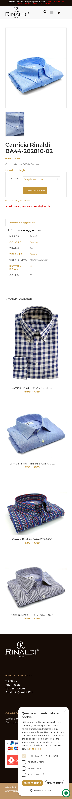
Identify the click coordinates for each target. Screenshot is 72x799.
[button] (43, 790)
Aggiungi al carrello (35, 190)
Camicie (26, 200)
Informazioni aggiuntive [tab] (22, 222)
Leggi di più (35, 748)
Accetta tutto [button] (32, 783)
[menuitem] (43, 12)
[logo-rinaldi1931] (29, 12)
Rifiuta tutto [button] (55, 783)
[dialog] (43, 751)
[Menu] (51, 13)
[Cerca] (43, 12)
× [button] (65, 710)
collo (14, 178)
